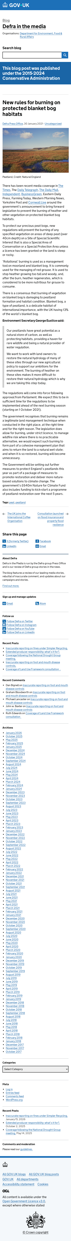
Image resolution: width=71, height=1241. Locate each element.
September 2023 (16, 802)
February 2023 (14, 827)
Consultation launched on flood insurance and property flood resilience (50, 519)
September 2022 (16, 844)
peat (11, 502)
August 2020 (13, 932)
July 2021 (11, 894)
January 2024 (14, 788)
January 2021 (13, 915)
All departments (27, 1179)
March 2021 (13, 908)
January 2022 (14, 872)
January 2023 (14, 830)
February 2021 (14, 911)
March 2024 (13, 781)
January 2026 (14, 732)
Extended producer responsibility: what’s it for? (32, 651)
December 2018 (15, 1002)
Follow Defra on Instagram (21, 624)
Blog (6, 20)
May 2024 (12, 774)
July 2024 (11, 767)
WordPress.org (14, 1099)
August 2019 (13, 974)
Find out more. (10, 585)
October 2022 (14, 841)
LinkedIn (11, 546)
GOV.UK (8, 1179)
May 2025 (12, 739)
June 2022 (12, 855)
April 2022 (12, 862)
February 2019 (14, 995)
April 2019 (12, 988)
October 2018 (14, 1009)
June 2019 (12, 981)
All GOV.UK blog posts (44, 1174)
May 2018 (11, 1027)
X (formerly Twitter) (17, 541)
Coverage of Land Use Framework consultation (33, 669)
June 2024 (12, 771)
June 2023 (12, 813)
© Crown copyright (35, 1232)
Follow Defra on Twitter (20, 621)
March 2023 (13, 823)
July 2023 (11, 809)
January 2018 (13, 1041)
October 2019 (14, 967)
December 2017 (15, 1044)
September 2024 (16, 760)
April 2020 (12, 946)
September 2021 (15, 887)
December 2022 (15, 834)
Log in (9, 1089)
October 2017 (13, 1051)
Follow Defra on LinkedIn (21, 632)
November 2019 (15, 964)
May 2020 (12, 942)
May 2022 (12, 858)
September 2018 (15, 1013)
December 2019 (15, 960)
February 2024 (14, 785)
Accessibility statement (18, 1184)
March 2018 (13, 1034)
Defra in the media (24, 26)
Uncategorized (53, 123)
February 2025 (14, 743)
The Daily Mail (48, 190)
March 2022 (13, 865)
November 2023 (15, 795)
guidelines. (26, 1149)
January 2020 (14, 957)
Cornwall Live (37, 202)
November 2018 (15, 1006)
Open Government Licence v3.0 (23, 1201)
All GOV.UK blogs (14, 1174)
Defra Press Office (12, 123)
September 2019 (15, 971)
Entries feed (12, 1092)
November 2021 (15, 879)
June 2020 (12, 939)
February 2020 (14, 953)
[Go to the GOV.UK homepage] (15, 5)
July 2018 (11, 1020)
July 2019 (11, 978)
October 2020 (14, 925)
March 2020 (13, 949)
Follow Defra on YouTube (20, 628)
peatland (21, 502)
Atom (43, 603)
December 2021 (15, 876)
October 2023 (14, 799)
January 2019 (13, 999)
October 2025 (14, 736)
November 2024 (15, 753)
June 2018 (12, 1023)
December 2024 (15, 750)
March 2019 (13, 992)
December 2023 (15, 792)
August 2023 (13, 806)
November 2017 (15, 1048)
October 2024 (14, 757)
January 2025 (14, 746)
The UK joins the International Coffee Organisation (18, 517)
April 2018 (12, 1030)
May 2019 (11, 985)
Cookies (42, 1184)
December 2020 (15, 918)
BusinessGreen (31, 194)
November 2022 (15, 837)
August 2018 (13, 1016)
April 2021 (12, 904)
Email (43, 546)
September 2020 (16, 929)
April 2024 (12, 778)
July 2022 (11, 851)
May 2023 (12, 816)
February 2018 (14, 1037)
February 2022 (14, 869)
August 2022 (13, 848)
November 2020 (15, 922)
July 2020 (11, 935)
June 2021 (12, 897)
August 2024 (13, 764)
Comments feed (15, 1096)
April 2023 (12, 820)
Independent (11, 194)
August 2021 (13, 890)
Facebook (45, 541)
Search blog (11, 48)
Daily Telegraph (27, 190)
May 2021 (11, 901)
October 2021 (14, 883)
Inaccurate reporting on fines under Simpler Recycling (36, 648)
